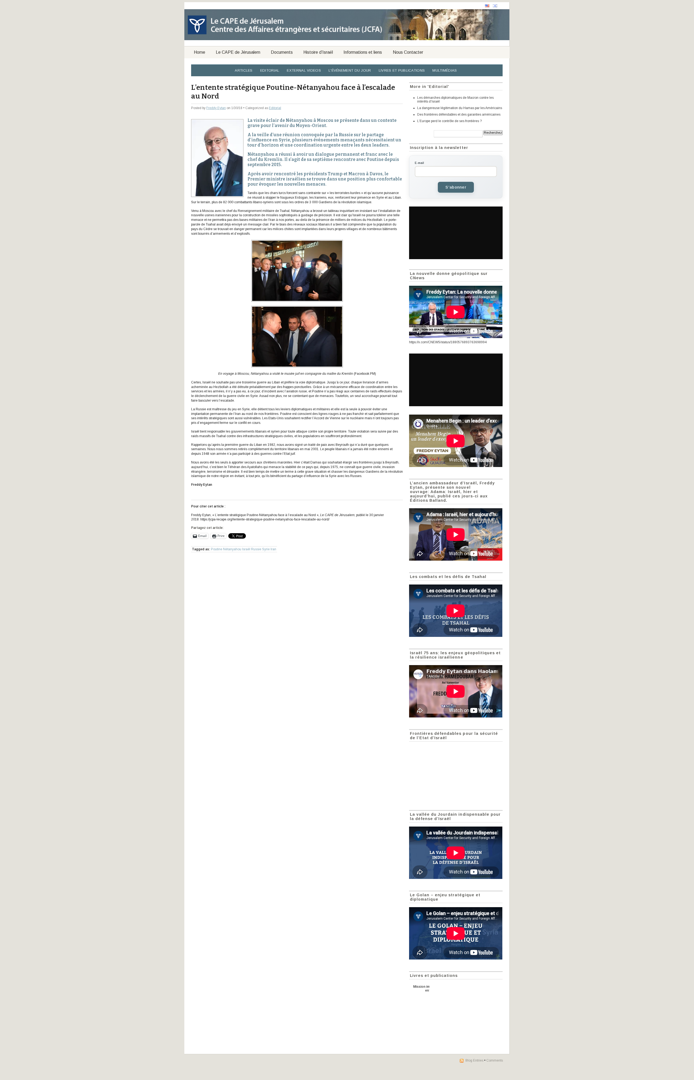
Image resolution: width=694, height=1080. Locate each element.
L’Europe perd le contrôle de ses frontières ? (449, 121)
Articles (243, 70)
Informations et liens (362, 52)
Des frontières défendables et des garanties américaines (458, 114)
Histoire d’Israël (318, 52)
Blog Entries (474, 1060)
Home (199, 52)
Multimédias (444, 70)
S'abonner (455, 187)
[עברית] (495, 5)
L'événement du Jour (350, 70)
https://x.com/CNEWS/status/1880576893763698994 (448, 342)
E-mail (419, 162)
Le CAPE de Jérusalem (238, 52)
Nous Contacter (408, 52)
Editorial (269, 70)
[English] (487, 5)
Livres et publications (402, 70)
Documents (282, 52)
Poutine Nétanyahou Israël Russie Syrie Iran (243, 549)
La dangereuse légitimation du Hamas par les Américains (459, 108)
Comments (494, 1060)
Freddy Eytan (216, 108)
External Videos (304, 70)
